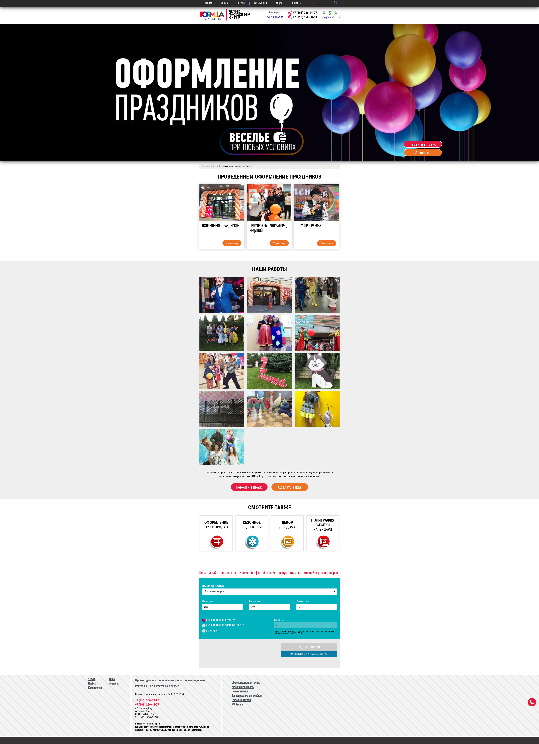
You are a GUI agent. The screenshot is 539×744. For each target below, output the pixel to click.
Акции (279, 3)
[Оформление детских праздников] (221, 409)
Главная (208, 3)
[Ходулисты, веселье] (317, 333)
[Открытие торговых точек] (269, 295)
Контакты (296, 3)
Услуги (225, 3)
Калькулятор (260, 3)
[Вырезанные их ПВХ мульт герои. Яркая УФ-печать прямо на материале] (269, 409)
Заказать (422, 152)
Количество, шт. (303, 601)
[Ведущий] (221, 295)
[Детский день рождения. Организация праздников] (221, 333)
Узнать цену (232, 243)
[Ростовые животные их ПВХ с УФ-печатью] (317, 371)
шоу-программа (309, 226)
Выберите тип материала (213, 586)
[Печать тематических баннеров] (221, 447)
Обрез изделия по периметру (220, 620)
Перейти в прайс (422, 144)
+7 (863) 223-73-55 (295, 633)
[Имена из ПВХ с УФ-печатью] (269, 371)
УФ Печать (237, 704)
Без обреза (211, 630)
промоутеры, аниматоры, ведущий (268, 228)
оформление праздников (221, 226)
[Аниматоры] (221, 371)
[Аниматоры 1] (317, 295)
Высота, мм (254, 601)
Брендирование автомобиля (247, 696)
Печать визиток (240, 691)
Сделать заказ (290, 487)
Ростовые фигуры (241, 700)
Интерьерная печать (243, 687)
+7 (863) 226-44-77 (305, 12)
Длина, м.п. (279, 620)
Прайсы (241, 3)
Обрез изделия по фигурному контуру (225, 625)
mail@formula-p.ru (330, 17)
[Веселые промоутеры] (269, 333)
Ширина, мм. (208, 601)
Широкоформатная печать (246, 682)
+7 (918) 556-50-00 (305, 17)
